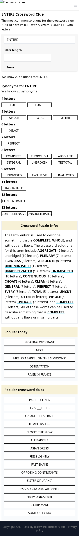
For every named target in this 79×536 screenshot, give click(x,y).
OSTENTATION (39, 366)
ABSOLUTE (65, 156)
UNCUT (65, 291)
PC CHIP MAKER (40, 505)
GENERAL (12, 286)
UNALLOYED (65, 175)
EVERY (10, 291)
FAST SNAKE (39, 464)
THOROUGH (39, 156)
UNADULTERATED (40, 214)
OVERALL (24, 302)
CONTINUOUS (34, 276)
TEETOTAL (65, 162)
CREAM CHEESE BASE (39, 416)
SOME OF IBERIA (39, 513)
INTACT (14, 131)
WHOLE (13, 118)
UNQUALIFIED (13, 188)
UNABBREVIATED (18, 271)
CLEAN (40, 281)
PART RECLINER (39, 400)
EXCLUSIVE (39, 175)
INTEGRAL (14, 162)
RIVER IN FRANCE (39, 374)
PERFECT (14, 143)
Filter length (13, 50)
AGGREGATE (47, 250)
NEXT (39, 350)
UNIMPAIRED (62, 271)
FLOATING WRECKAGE (39, 342)
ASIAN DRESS (39, 448)
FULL (13, 105)
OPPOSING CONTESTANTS (39, 473)
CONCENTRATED (13, 201)
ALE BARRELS (40, 440)
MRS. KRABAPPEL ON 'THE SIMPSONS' (39, 358)
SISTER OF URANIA (39, 481)
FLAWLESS (13, 261)
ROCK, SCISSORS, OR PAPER (39, 489)
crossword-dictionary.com (50, 526)
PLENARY (47, 255)
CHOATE (11, 281)
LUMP (39, 105)
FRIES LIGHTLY (39, 456)
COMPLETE (13, 156)
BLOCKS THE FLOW (39, 432)
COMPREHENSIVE (14, 214)
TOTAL (39, 118)
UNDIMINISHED (18, 266)
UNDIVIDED (14, 175)
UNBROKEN (39, 162)
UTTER (65, 118)
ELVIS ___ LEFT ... (39, 408)
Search (12, 67)
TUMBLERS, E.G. (39, 424)
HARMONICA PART (39, 497)
